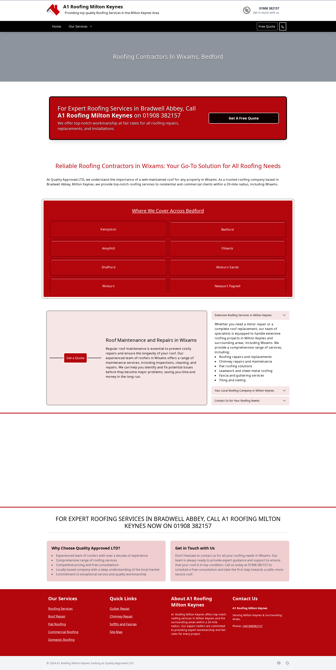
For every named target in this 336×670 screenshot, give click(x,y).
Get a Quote (75, 358)
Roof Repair (57, 616)
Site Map (116, 632)
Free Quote (267, 26)
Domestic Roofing (61, 640)
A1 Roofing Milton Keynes (93, 6)
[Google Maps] (287, 663)
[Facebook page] (279, 663)
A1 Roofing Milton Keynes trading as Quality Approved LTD (95, 663)
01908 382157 (193, 526)
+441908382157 (252, 626)
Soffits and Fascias (123, 624)
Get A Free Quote (244, 118)
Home (56, 26)
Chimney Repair (121, 616)
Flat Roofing (57, 624)
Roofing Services (60, 608)
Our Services (78, 26)
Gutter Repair (120, 608)
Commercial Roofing (63, 632)
